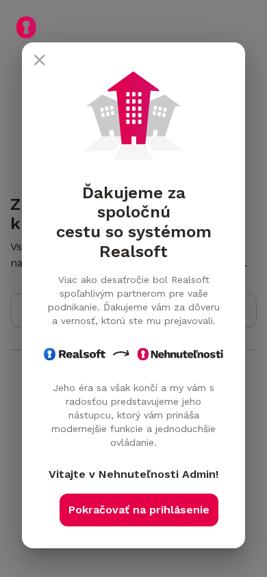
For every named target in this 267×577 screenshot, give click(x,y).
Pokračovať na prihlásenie (138, 509)
